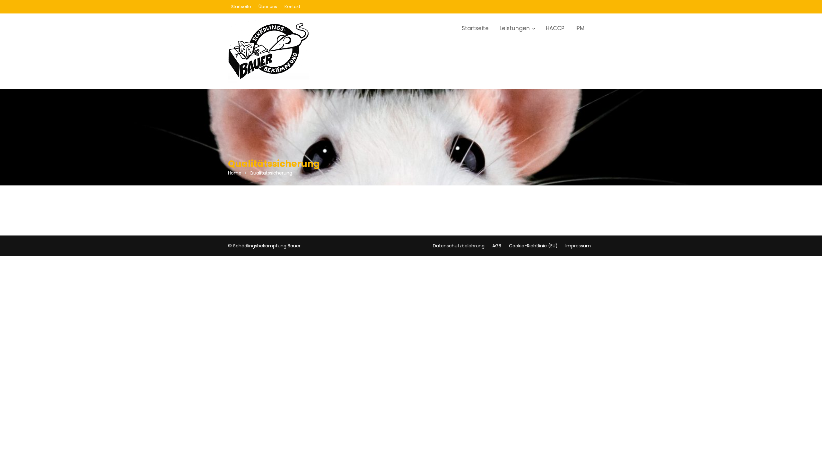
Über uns (267, 7)
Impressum (578, 246)
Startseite (241, 7)
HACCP (555, 28)
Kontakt (292, 7)
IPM (579, 28)
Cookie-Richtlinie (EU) (533, 246)
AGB (496, 246)
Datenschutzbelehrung (459, 246)
